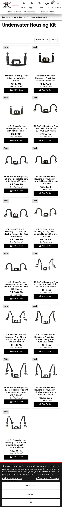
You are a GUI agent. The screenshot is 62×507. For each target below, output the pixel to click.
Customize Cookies (48, 478)
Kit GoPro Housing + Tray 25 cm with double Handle (16, 78)
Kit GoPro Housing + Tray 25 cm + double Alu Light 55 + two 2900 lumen (16, 390)
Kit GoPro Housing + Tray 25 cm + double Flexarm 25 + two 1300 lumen (46, 128)
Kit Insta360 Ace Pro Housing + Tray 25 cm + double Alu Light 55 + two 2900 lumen (45, 391)
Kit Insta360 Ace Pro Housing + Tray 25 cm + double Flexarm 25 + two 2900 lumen (16, 232)
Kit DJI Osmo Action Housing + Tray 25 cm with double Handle (16, 128)
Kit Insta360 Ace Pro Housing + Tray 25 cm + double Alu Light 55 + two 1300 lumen (16, 338)
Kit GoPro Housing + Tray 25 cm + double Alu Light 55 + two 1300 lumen (46, 284)
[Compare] (14, 72)
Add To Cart (17, 90)
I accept (31, 494)
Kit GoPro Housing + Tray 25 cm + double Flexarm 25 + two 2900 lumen (16, 179)
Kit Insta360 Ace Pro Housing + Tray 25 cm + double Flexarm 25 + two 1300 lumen (46, 180)
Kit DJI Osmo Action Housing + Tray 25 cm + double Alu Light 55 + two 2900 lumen (16, 443)
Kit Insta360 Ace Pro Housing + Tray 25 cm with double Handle (45, 78)
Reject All (31, 486)
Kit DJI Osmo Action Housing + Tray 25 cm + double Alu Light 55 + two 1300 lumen (45, 338)
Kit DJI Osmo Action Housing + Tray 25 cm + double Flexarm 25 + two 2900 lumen (16, 285)
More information (12, 478)
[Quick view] (18, 72)
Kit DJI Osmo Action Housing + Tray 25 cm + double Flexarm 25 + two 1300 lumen (46, 232)
